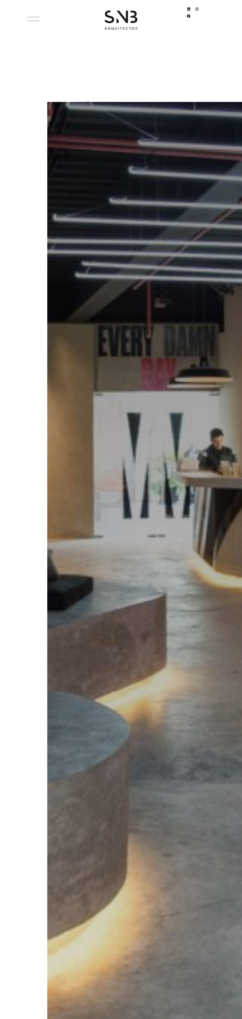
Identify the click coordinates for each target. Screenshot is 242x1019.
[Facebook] (190, 17)
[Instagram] (198, 10)
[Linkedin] (190, 10)
